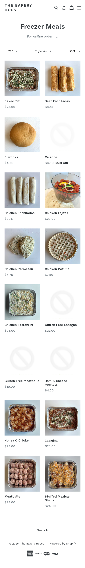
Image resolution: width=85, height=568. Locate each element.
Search (42, 530)
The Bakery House (18, 7)
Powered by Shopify (63, 543)
